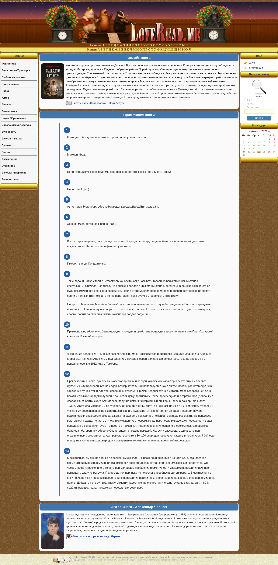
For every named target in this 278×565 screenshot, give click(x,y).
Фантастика (9, 63)
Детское (6, 104)
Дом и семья (9, 111)
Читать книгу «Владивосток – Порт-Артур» (98, 102)
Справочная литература (16, 125)
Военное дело (10, 179)
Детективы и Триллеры (16, 70)
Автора (250, 103)
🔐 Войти (249, 62)
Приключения (10, 84)
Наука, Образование (14, 118)
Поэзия (6, 152)
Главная (19, 55)
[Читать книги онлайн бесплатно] (139, 42)
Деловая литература (14, 172)
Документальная (12, 138)
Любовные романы (13, 77)
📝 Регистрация (253, 67)
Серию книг (252, 107)
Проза (5, 91)
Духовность (9, 131)
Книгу (249, 100)
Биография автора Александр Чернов (96, 536)
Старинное (8, 165)
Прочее (6, 145)
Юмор (5, 97)
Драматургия (9, 159)
